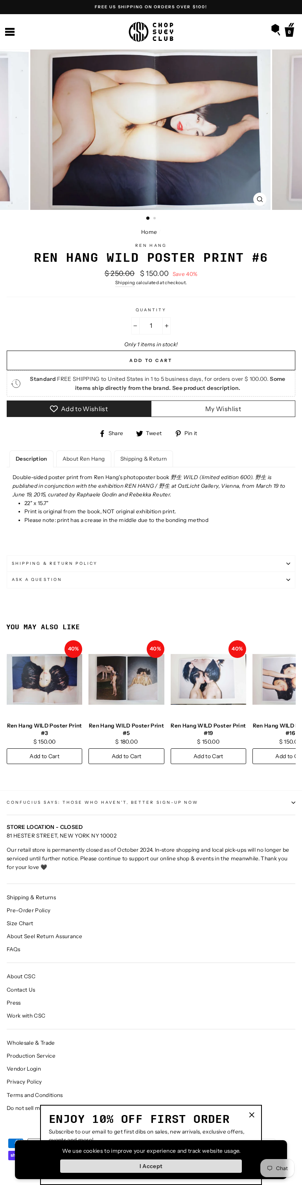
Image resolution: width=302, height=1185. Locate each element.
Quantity (151, 309)
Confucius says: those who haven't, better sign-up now (102, 802)
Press (14, 1002)
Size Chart (20, 923)
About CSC (21, 976)
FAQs (13, 949)
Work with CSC (26, 1015)
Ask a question (37, 579)
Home (149, 232)
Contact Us (21, 990)
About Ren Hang (84, 459)
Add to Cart (44, 756)
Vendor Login (24, 1069)
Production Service (31, 1056)
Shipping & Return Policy (55, 563)
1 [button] (148, 218)
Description (31, 459)
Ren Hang (150, 245)
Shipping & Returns (31, 897)
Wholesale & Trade (31, 1043)
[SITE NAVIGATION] (10, 32)
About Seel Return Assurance (44, 936)
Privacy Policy (24, 1081)
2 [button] (155, 219)
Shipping (125, 282)
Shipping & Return (143, 459)
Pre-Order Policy (28, 910)
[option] (151, 7)
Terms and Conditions (35, 1095)
